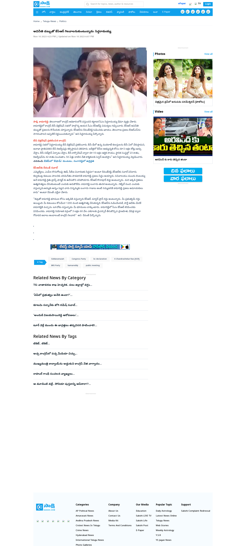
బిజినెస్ (109, 12)
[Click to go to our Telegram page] (63, 521)
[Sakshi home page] (45, 507)
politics (62, 21)
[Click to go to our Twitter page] (193, 12)
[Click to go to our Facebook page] (182, 12)
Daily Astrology (164, 511)
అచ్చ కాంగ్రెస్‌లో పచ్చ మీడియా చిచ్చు (89, 354)
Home (36, 21)
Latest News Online (166, 516)
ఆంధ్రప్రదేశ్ (64, 12)
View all (208, 54)
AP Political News (85, 511)
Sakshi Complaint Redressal (195, 511)
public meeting (93, 265)
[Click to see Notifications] (190, 4)
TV (199, 3)
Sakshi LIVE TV (143, 516)
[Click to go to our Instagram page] (198, 12)
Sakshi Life (141, 520)
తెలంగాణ (77, 12)
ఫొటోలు (132, 12)
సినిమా (89, 12)
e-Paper (166, 12)
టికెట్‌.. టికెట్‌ (90, 344)
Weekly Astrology (165, 530)
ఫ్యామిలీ (120, 12)
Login (208, 4)
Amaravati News (84, 516)
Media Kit (113, 520)
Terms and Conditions (120, 525)
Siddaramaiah (57, 259)
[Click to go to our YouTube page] (203, 12)
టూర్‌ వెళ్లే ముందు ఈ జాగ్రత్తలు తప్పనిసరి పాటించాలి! (86, 325)
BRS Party (55, 265)
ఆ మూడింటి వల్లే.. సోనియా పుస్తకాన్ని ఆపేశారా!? (83, 384)
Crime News (82, 530)
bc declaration (100, 259)
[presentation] (157, 78)
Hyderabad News (85, 535)
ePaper (182, 3)
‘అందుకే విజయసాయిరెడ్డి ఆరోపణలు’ (84, 315)
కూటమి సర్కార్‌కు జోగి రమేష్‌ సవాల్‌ (88, 305)
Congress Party (79, 259)
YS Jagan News (163, 540)
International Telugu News (90, 540)
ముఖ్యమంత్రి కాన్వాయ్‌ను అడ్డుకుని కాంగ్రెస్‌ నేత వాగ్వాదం (89, 364)
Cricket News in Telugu (88, 525)
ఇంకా (155, 12)
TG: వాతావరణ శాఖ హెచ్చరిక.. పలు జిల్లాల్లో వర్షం (90, 285)
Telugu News (162, 520)
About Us (113, 511)
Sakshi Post (142, 525)
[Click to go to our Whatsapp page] (188, 12)
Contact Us (114, 516)
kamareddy (73, 265)
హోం (44, 12)
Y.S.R (158, 535)
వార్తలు (52, 12)
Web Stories (162, 525)
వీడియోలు (144, 12)
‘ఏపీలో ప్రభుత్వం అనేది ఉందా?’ (86, 295)
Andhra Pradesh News (87, 520)
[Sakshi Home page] (41, 4)
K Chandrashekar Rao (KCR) (126, 259)
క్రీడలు (99, 12)
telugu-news (49, 21)
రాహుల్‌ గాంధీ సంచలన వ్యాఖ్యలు (90, 374)
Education (141, 511)
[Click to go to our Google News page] (208, 12)
